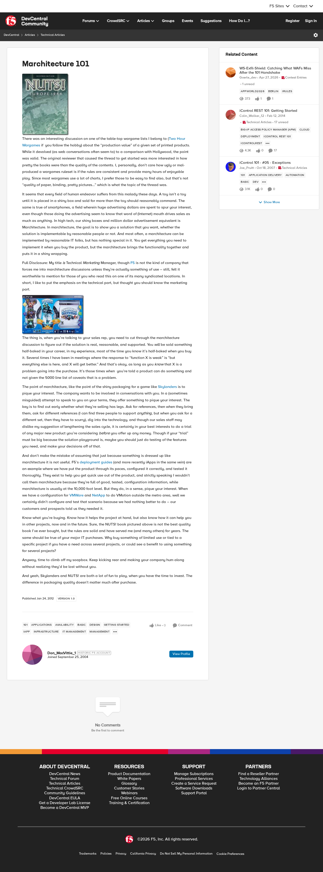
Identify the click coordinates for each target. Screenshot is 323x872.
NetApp (98, 495)
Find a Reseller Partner (258, 774)
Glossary (129, 783)
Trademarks (87, 854)
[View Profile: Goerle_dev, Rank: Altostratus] (231, 72)
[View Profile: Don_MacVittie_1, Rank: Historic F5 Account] (32, 655)
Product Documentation (129, 774)
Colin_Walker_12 (251, 116)
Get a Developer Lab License (64, 803)
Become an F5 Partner (258, 783)
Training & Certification (129, 803)
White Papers (129, 778)
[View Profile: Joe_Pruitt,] (231, 167)
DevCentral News (64, 774)
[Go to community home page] (27, 21)
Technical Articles (53, 35)
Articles (30, 35)
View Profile (181, 654)
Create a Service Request (194, 783)
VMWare (76, 495)
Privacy (121, 854)
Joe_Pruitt (246, 168)
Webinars (129, 793)
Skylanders (167, 386)
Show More (272, 202)
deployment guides (96, 462)
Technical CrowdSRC (64, 788)
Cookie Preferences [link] (230, 854)
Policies (106, 854)
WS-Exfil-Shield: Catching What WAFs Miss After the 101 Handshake (275, 70)
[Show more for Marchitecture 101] (115, 632)
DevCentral (11, 35)
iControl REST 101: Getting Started (268, 111)
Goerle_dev (247, 78)
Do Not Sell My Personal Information (186, 854)
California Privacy (143, 854)
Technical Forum (64, 778)
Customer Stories (129, 788)
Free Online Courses (129, 798)
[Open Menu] (315, 35)
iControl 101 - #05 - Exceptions (265, 163)
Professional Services (194, 778)
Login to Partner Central (258, 788)
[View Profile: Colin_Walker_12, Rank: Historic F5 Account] (231, 115)
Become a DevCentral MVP (64, 807)
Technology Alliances (258, 778)
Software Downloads (193, 788)
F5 (132, 262)
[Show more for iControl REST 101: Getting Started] (267, 143)
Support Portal (194, 793)
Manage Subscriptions (193, 774)
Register (293, 20)
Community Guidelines (64, 793)
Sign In (311, 20)
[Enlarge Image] (107, 104)
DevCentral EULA (64, 798)
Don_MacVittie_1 (61, 653)
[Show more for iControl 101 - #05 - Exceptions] (264, 182)
